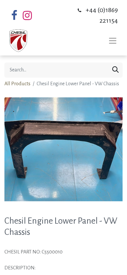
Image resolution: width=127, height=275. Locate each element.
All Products (17, 83)
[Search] (115, 70)
